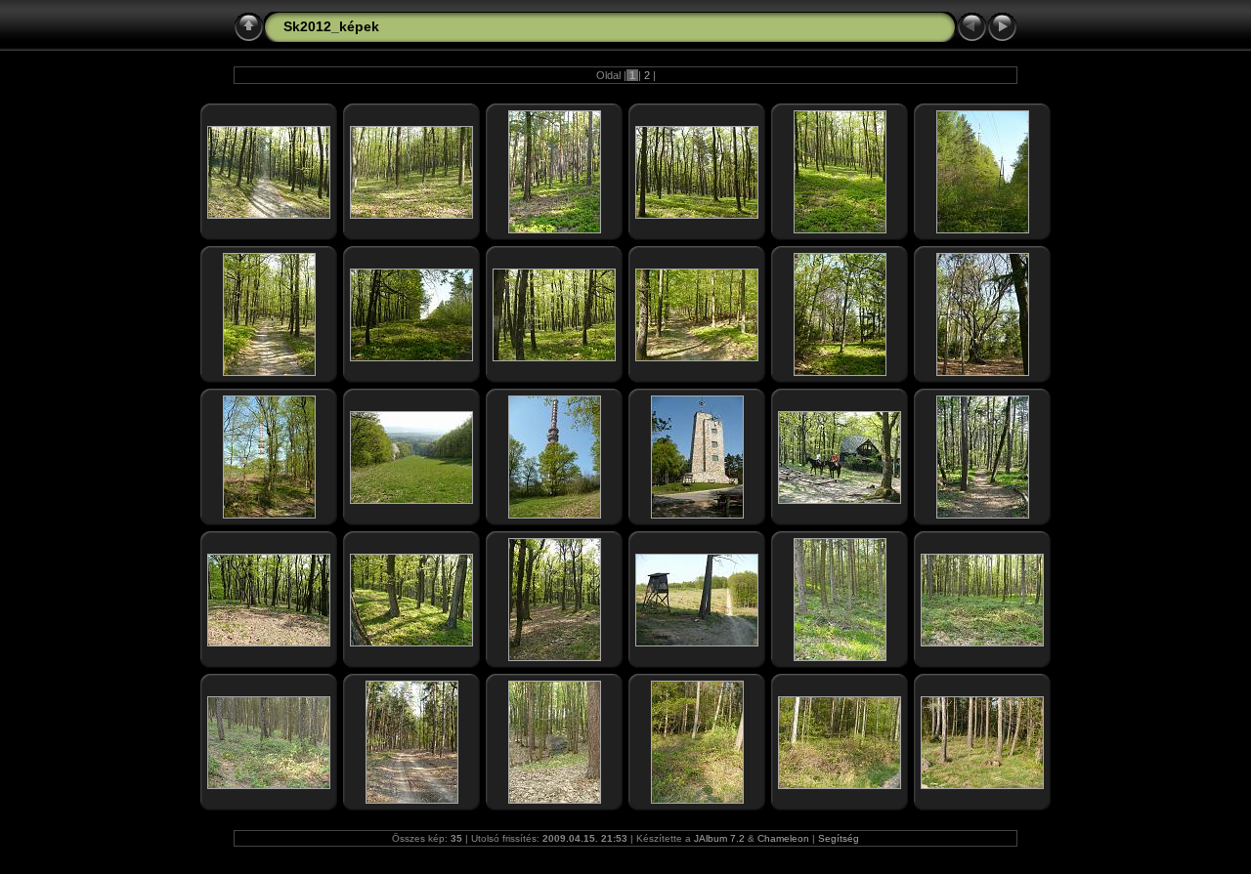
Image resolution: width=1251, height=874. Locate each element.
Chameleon (783, 838)
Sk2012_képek (331, 26)
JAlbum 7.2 (719, 838)
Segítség (838, 838)
